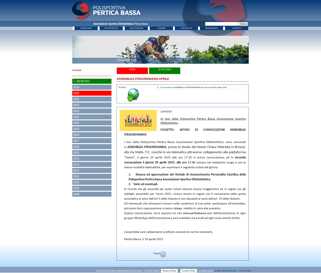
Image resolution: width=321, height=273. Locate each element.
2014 (76, 158)
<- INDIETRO (81, 81)
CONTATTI (236, 28)
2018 (76, 134)
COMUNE (161, 28)
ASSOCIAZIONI (136, 28)
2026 (76, 87)
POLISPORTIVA (111, 28)
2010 (76, 182)
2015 (76, 152)
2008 (76, 194)
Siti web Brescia (229, 271)
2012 (76, 170)
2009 (76, 188)
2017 (76, 140)
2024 (76, 99)
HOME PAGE (86, 28)
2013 (76, 164)
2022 (76, 111)
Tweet (156, 253)
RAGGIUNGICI (211, 28)
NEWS (132, 69)
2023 (76, 105)
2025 (76, 93)
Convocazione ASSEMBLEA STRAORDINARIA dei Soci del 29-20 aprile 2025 (193, 87)
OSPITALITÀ (186, 28)
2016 (76, 146)
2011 (76, 176)
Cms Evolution (245, 271)
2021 (76, 116)
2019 (76, 128)
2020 (76, 122)
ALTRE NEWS (164, 69)
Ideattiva (218, 271)
